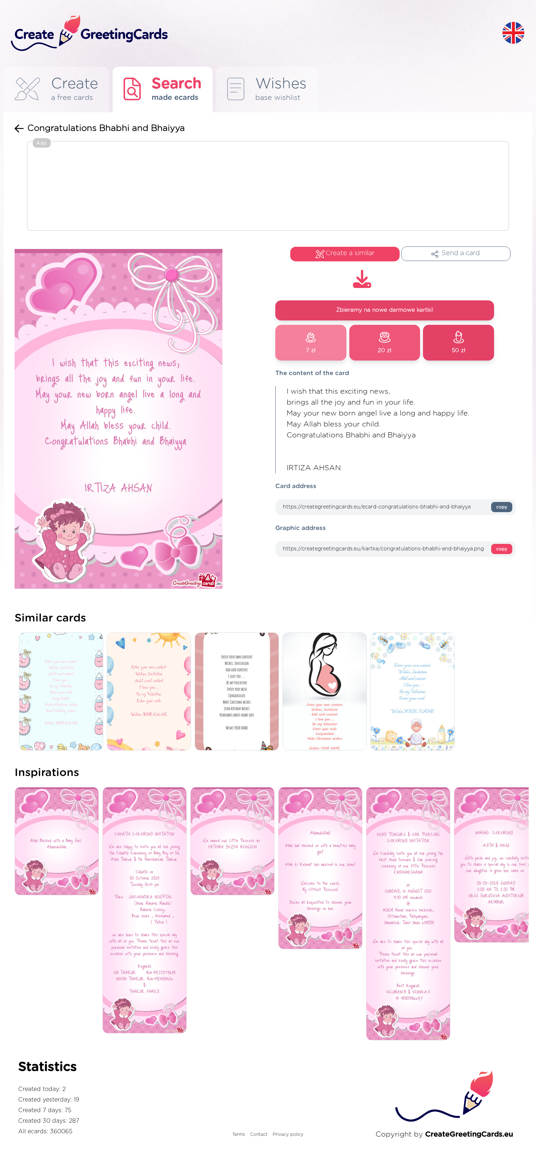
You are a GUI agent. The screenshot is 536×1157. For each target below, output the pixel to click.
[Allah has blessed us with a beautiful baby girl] (322, 868)
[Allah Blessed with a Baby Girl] (58, 841)
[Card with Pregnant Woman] (326, 692)
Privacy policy (288, 1134)
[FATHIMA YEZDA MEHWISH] (234, 841)
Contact (259, 1134)
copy (501, 507)
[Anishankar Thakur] (146, 911)
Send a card (461, 253)
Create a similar (350, 253)
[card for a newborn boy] (414, 692)
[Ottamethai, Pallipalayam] (410, 914)
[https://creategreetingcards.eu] (251, 33)
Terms (238, 1134)
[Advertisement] (268, 186)
